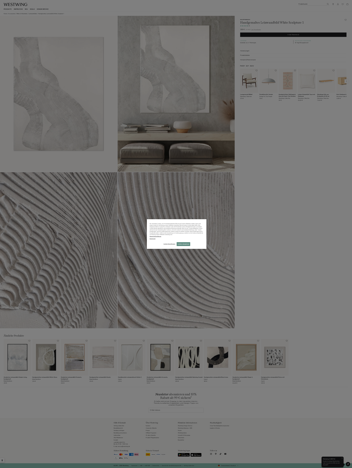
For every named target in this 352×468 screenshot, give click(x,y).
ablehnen (181, 233)
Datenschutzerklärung (155, 236)
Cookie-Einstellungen (169, 244)
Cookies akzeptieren (183, 244)
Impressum (152, 238)
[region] (176, 234)
